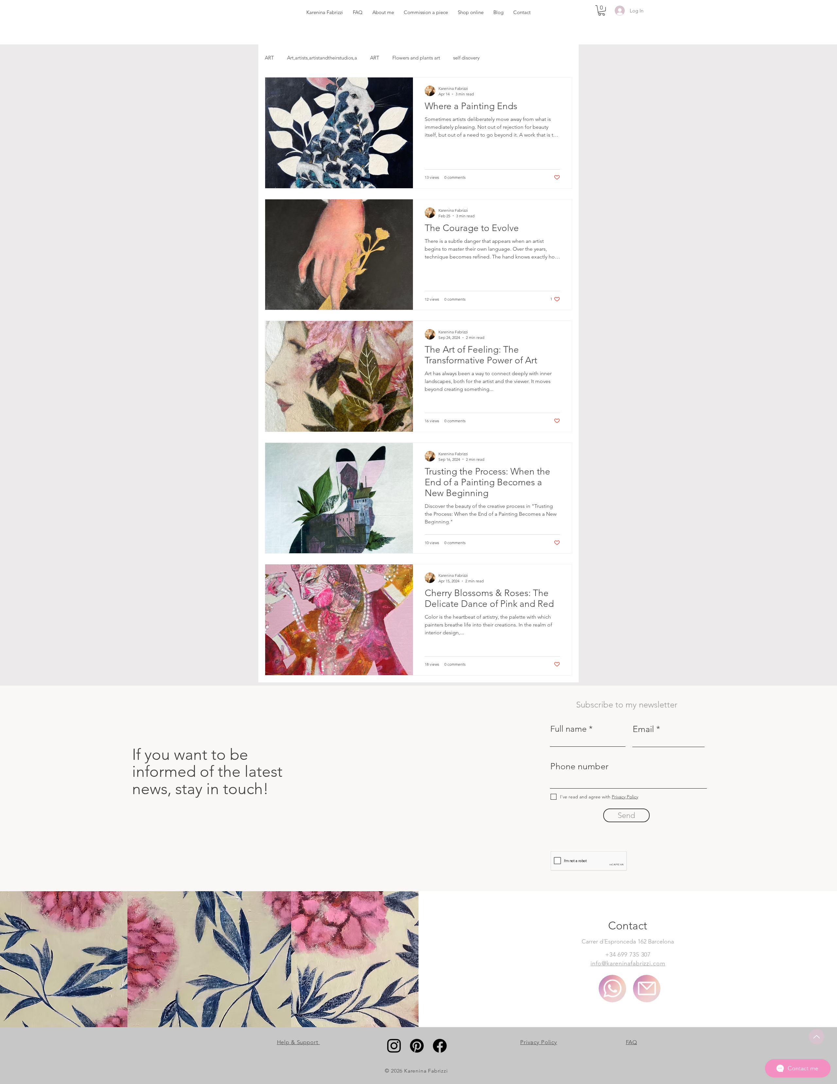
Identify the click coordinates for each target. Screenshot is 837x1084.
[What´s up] (612, 988)
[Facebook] (440, 1046)
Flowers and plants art (416, 58)
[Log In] (618, 11)
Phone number (579, 766)
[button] (601, 10)
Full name (568, 729)
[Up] (816, 1036)
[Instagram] (394, 1046)
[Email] (646, 988)
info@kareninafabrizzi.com (627, 963)
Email (643, 729)
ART (269, 58)
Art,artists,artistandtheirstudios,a (322, 58)
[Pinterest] (417, 1046)
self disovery (466, 58)
